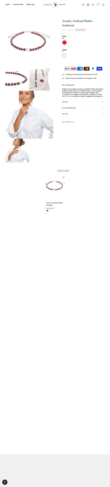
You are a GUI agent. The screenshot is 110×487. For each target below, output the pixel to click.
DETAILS (65, 114)
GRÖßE (65, 102)
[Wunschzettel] (98, 4)
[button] (7, 4)
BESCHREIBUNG (68, 85)
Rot (47, 210)
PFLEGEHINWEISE (69, 108)
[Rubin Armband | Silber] (55, 186)
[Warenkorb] (103, 4)
